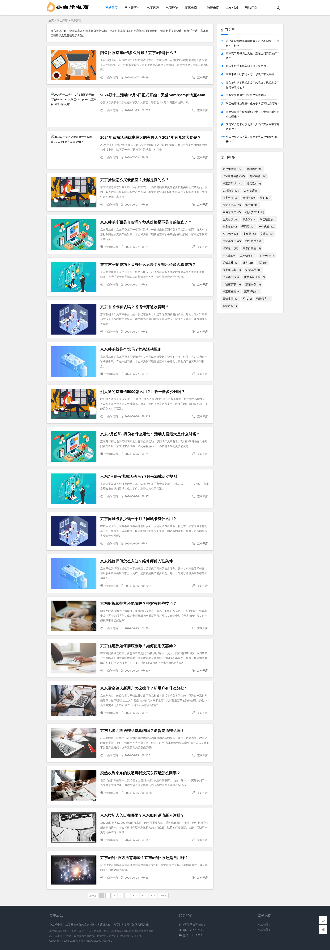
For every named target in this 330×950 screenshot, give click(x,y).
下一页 (163, 895)
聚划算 (249, 219)
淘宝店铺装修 (234, 176)
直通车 (266, 233)
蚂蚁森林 (230, 262)
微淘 (248, 262)
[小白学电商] (68, 13)
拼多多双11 (254, 212)
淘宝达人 (230, 248)
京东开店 (76, 20)
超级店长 (230, 306)
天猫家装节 (232, 284)
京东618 (267, 255)
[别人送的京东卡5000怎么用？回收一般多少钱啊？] (73, 405)
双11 (265, 197)
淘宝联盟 (267, 219)
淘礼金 (229, 255)
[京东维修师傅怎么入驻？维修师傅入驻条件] (73, 574)
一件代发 (266, 226)
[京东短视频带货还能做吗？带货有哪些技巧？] (73, 616)
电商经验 (172, 8)
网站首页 (111, 8)
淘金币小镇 (231, 277)
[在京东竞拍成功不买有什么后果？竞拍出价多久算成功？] (73, 278)
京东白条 (253, 284)
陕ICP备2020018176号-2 (99, 940)
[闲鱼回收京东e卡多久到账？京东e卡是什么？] (73, 66)
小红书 (249, 233)
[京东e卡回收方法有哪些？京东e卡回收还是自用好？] (73, 871)
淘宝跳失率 (232, 270)
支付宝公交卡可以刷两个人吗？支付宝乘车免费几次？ (252, 126)
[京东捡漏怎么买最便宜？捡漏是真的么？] (73, 193)
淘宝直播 (257, 176)
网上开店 (131, 8)
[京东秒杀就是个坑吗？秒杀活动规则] (73, 362)
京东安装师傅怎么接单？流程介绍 (246, 95)
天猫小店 (230, 298)
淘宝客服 (230, 197)
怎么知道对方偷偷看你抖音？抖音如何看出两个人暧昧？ (252, 114)
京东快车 (248, 255)
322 (153, 895)
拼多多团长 (253, 241)
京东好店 (251, 190)
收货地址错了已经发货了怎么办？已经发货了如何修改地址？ (252, 85)
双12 (247, 298)
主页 (51, 20)
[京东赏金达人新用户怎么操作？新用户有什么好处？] (73, 701)
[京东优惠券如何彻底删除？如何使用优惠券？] (73, 659)
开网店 (247, 226)
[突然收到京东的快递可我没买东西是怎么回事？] (73, 786)
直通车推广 (232, 212)
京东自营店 (252, 248)
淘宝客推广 (232, 241)
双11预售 (231, 233)
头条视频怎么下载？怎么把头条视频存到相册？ (251, 139)
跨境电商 (213, 8)
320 (135, 895)
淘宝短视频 (231, 291)
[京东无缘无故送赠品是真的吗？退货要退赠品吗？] (73, 744)
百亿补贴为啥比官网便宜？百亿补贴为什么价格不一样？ (252, 43)
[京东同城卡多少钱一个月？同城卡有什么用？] (73, 532)
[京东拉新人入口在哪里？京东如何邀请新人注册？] (73, 828)
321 (144, 895)
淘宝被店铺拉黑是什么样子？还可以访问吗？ (252, 103)
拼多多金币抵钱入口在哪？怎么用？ (247, 66)
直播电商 (191, 8)
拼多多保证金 (254, 277)
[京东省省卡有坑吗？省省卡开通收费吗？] (73, 320)
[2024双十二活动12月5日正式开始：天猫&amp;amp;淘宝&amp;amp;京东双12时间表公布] (73, 99)
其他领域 (232, 8)
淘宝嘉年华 (232, 183)
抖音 (262, 262)
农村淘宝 (231, 190)
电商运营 (153, 8)
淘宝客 (251, 205)
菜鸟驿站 (252, 291)
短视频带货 (232, 169)
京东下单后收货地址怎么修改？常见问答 (250, 74)
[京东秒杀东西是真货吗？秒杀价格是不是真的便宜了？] (73, 235)
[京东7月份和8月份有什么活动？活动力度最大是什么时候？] (73, 447)
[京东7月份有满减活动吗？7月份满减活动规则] (73, 489)
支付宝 (249, 197)
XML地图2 (264, 929)
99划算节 (253, 270)
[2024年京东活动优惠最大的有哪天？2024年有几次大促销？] (73, 139)
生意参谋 (230, 219)
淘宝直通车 (232, 205)
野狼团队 (251, 8)
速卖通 (254, 183)
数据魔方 (263, 298)
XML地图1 (264, 924)
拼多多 (230, 226)
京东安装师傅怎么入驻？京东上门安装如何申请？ (252, 56)
